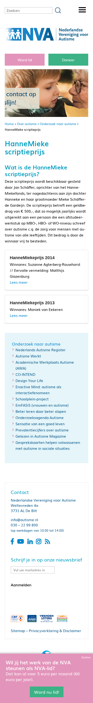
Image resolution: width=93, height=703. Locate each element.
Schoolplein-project (32, 398)
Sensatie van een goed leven (40, 423)
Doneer (68, 59)
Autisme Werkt (28, 355)
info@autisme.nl (24, 519)
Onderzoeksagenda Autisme (40, 417)
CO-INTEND (25, 374)
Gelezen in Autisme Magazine (41, 436)
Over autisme (26, 123)
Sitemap (18, 630)
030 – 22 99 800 (24, 524)
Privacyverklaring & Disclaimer (55, 630)
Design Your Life (29, 380)
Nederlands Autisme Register (41, 349)
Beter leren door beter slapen (41, 411)
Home (9, 123)
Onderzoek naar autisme (58, 123)
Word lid (25, 59)
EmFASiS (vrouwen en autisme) (42, 405)
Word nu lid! (46, 692)
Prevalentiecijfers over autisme (42, 429)
